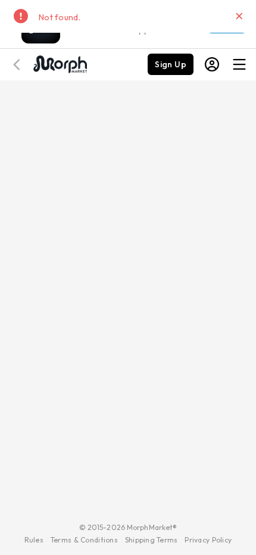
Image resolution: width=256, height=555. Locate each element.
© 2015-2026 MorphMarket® (128, 527)
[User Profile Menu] (212, 64)
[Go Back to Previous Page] (18, 64)
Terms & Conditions (84, 539)
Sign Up (170, 64)
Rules (33, 539)
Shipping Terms (151, 539)
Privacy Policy (208, 539)
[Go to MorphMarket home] (59, 63)
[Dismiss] (239, 16)
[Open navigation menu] (239, 64)
